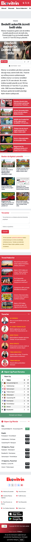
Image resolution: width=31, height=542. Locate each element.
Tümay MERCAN (15, 360)
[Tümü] (29, 314)
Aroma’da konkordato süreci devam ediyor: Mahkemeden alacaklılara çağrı (7, 171)
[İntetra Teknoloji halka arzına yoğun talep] (8, 181)
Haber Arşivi (21, 508)
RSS (5, 526)
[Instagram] (15, 485)
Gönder (5, 231)
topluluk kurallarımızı (17, 237)
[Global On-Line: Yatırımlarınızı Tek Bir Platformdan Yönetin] (23, 181)
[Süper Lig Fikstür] (29, 421)
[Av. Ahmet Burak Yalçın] (4, 329)
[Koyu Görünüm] (23, 3)
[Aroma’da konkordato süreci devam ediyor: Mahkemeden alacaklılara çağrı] (8, 163)
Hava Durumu (22, 491)
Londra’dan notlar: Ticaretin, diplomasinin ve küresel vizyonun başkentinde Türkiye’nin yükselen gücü (19, 355)
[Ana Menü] (28, 3)
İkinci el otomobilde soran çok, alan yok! (19, 321)
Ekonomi (11, 8)
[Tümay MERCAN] (4, 362)
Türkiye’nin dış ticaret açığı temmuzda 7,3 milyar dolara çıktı (23, 170)
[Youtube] (21, 485)
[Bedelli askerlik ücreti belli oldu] (15, 50)
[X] (12, 485)
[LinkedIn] (18, 485)
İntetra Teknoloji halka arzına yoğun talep (7, 188)
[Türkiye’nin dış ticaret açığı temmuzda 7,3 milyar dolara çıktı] (23, 163)
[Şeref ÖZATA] (4, 337)
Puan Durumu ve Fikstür (6, 503)
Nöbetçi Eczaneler (8, 491)
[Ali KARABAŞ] (4, 320)
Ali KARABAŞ (14, 318)
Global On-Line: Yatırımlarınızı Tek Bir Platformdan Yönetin (22, 188)
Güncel (3, 8)
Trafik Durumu (22, 495)
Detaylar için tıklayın (15, 415)
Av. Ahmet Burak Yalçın (17, 326)
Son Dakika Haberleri (9, 508)
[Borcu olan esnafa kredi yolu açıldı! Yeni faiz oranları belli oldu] (23, 196)
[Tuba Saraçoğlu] (4, 354)
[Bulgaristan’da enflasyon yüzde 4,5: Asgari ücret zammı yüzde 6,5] (8, 196)
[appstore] (15, 514)
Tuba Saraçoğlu (15, 352)
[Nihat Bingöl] (4, 346)
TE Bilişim (19, 531)
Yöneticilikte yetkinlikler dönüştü (17, 364)
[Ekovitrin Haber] (10, 3)
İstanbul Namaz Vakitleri (6, 496)
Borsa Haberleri (21, 8)
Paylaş (5, 61)
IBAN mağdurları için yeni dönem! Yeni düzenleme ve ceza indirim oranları (18, 330)
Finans (15, 21)
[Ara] (26, 3)
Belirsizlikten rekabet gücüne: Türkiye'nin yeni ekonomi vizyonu (19, 338)
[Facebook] (9, 485)
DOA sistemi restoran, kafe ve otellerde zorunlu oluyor (19, 347)
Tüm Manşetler (22, 502)
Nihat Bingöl (14, 343)
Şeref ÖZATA (14, 335)
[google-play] (15, 519)
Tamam (21, 539)
